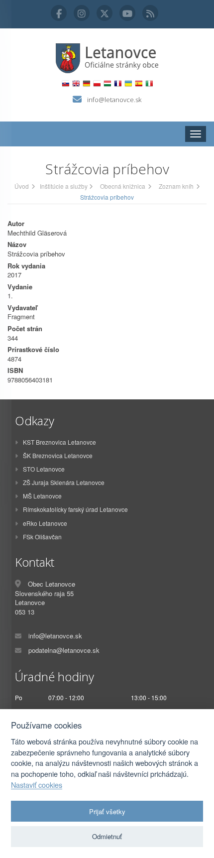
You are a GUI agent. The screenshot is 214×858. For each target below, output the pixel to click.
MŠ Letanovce (42, 495)
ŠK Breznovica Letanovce (58, 455)
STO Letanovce (44, 469)
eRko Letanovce (45, 523)
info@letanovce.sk (114, 99)
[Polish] (97, 83)
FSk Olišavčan (42, 536)
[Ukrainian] (128, 83)
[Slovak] (65, 83)
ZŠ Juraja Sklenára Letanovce (64, 482)
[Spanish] (138, 83)
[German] (86, 83)
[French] (117, 83)
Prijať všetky (107, 811)
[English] (76, 83)
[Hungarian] (107, 83)
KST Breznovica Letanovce (59, 442)
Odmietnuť (107, 836)
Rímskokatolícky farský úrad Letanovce (75, 509)
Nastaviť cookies (36, 784)
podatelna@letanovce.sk (64, 650)
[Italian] (149, 83)
